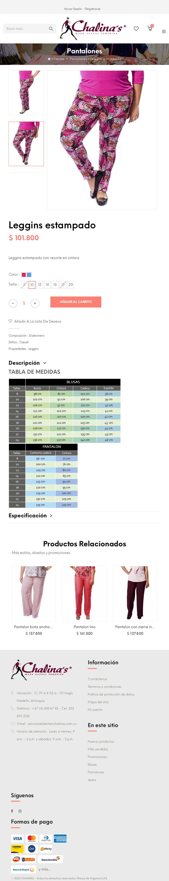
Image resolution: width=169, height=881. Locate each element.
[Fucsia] (24, 275)
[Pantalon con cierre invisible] (135, 594)
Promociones (97, 757)
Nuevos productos (101, 741)
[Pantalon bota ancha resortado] (34, 594)
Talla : (14, 284)
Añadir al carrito (34, 635)
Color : (15, 274)
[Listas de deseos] (136, 28)
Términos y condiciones (104, 687)
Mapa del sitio (98, 702)
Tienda (59, 59)
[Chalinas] (93, 28)
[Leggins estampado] (26, 92)
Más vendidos (98, 749)
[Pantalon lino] (84, 594)
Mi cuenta (95, 710)
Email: (22, 724)
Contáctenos (97, 679)
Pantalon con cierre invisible (138, 627)
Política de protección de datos (111, 694)
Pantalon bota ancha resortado (40, 627)
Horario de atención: (33, 731)
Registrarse (92, 9)
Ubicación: (25, 693)
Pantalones (96, 772)
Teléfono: (24, 708)
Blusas (92, 765)
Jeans (92, 780)
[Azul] (29, 275)
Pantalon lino (85, 627)
